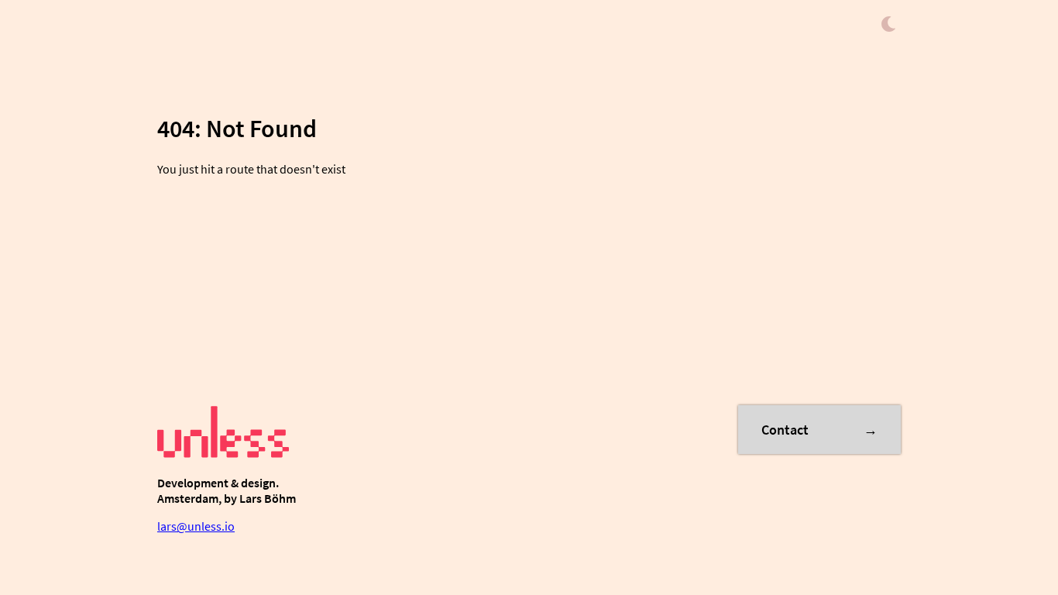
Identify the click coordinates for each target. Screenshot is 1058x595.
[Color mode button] (888, 25)
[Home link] (223, 455)
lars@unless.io (196, 526)
